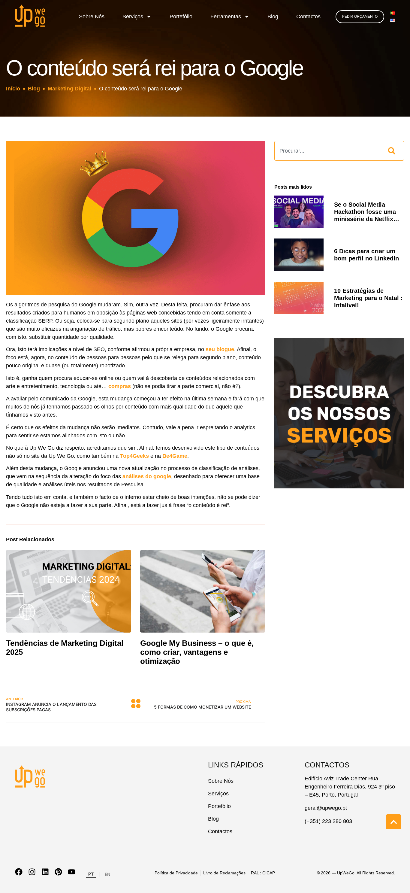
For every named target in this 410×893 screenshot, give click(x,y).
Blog (272, 17)
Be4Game (174, 456)
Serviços (132, 17)
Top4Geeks (135, 456)
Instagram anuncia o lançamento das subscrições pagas (51, 704)
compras (119, 386)
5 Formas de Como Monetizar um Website (202, 704)
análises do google (146, 476)
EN (107, 874)
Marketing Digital (69, 89)
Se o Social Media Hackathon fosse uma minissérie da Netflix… (366, 211)
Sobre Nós (91, 17)
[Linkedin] (45, 872)
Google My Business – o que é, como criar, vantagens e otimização (197, 652)
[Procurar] (393, 151)
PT (91, 873)
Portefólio (181, 17)
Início (13, 89)
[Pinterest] (58, 872)
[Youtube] (71, 872)
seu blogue (220, 349)
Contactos (308, 17)
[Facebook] (19, 872)
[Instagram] (32, 872)
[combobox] (328, 151)
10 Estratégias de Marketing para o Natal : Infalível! (368, 297)
